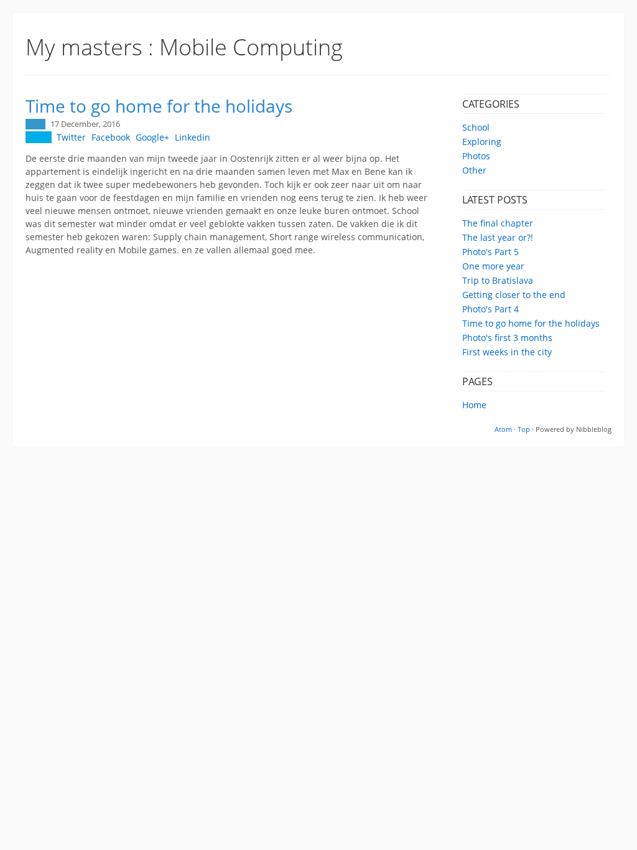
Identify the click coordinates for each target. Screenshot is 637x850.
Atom (503, 429)
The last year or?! (497, 237)
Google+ (152, 137)
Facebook (110, 137)
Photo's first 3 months (507, 337)
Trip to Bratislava (497, 280)
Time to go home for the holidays (531, 323)
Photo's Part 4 (490, 309)
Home (474, 405)
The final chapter (497, 223)
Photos (476, 156)
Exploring (481, 141)
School (476, 127)
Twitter (71, 137)
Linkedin (192, 137)
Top (524, 429)
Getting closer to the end (513, 295)
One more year (493, 266)
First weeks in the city (507, 352)
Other (474, 170)
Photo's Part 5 (490, 252)
